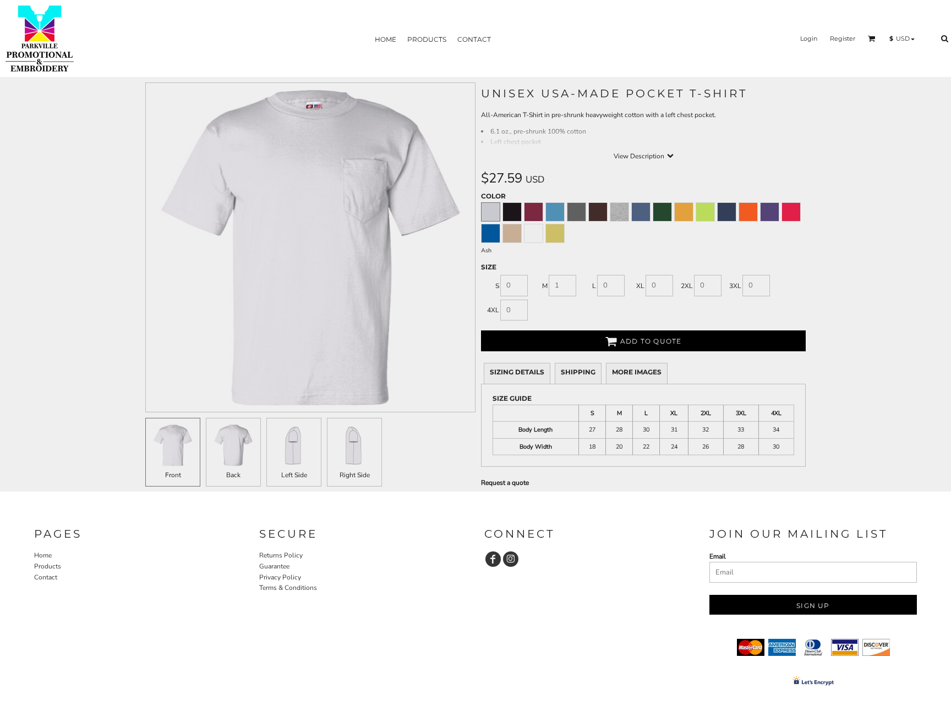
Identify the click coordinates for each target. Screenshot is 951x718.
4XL (493, 310)
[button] (872, 38)
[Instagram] (510, 559)
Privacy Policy (280, 577)
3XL (735, 285)
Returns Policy (281, 555)
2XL (687, 285)
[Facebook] (493, 559)
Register (842, 38)
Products (47, 566)
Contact (45, 577)
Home (43, 555)
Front (173, 475)
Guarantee (274, 566)
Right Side (355, 475)
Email (717, 556)
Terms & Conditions (288, 587)
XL (640, 285)
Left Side (294, 475)
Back (233, 475)
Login (808, 38)
